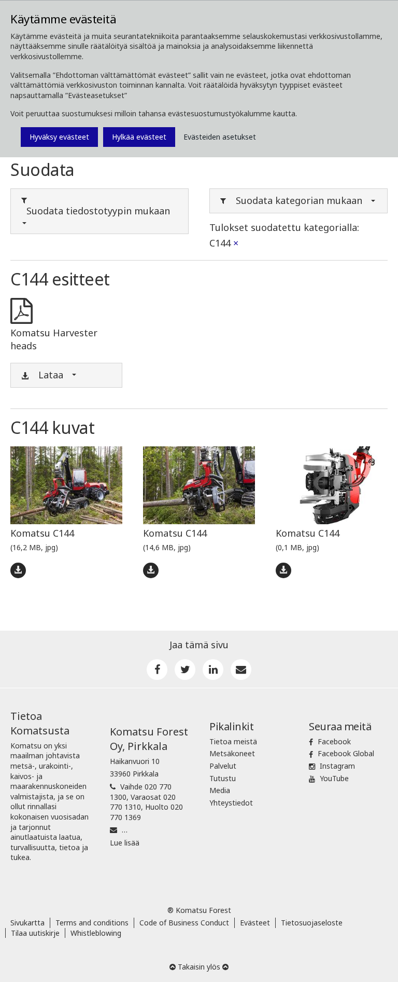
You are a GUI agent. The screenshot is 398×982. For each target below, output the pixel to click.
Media (219, 790)
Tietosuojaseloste (312, 923)
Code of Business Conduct (184, 923)
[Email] (241, 669)
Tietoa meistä (233, 741)
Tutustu (222, 778)
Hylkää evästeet (139, 137)
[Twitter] (185, 669)
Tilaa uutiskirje (35, 933)
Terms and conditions (92, 923)
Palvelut (222, 766)
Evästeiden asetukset (219, 137)
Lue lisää (124, 843)
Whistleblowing (95, 933)
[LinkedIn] (213, 669)
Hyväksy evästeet (59, 137)
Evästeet (255, 923)
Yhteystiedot (231, 803)
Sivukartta (27, 923)
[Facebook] (157, 669)
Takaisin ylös (199, 967)
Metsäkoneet (232, 753)
